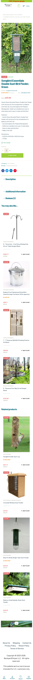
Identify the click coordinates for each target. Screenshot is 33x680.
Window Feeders (16, 500)
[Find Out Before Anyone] (16, 623)
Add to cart (13, 155)
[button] (28, 27)
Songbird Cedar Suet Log (11, 456)
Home (4, 14)
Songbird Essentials (11, 90)
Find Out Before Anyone (16, 628)
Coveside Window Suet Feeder (13, 503)
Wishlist (28, 678)
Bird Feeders (10, 14)
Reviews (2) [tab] (11, 198)
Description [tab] (11, 179)
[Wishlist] (29, 677)
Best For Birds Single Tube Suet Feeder (16, 557)
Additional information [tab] (16, 191)
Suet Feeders (18, 14)
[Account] (12, 677)
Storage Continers (8, 289)
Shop (4, 678)
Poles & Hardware (8, 241)
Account (12, 678)
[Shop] (4, 677)
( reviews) (11, 92)
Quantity (3, 146)
